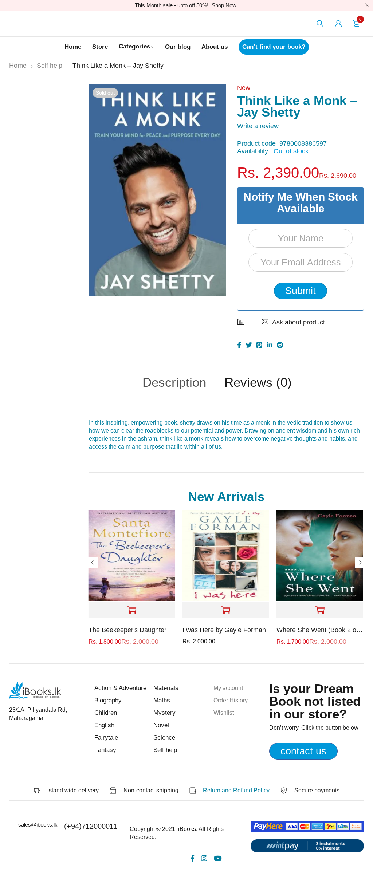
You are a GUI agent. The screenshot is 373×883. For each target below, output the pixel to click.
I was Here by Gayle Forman (224, 630)
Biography (108, 700)
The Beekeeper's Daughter (127, 630)
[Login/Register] (338, 24)
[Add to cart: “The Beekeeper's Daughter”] (132, 610)
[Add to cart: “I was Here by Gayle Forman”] (225, 610)
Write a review (258, 126)
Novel (161, 725)
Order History (230, 700)
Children (105, 712)
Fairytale (106, 737)
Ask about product (298, 322)
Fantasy (105, 749)
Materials (165, 688)
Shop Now (224, 5)
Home (18, 65)
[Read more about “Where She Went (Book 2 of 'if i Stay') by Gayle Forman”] (319, 610)
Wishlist (223, 713)
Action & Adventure (120, 688)
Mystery (164, 712)
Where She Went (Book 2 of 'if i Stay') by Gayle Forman (319, 630)
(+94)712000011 (90, 826)
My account (228, 688)
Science (164, 737)
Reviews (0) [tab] (258, 382)
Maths (161, 700)
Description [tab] (174, 382)
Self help (49, 65)
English (104, 725)
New (243, 87)
